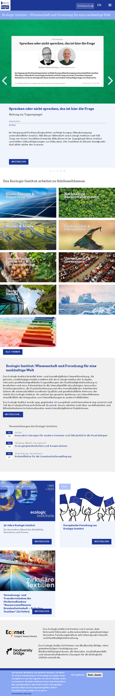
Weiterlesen (19, 162)
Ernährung (11, 272)
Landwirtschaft (14, 265)
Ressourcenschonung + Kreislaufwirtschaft (77, 194)
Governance (71, 258)
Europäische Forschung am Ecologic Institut (80, 527)
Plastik (68, 210)
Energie (9, 200)
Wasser (9, 226)
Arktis (67, 290)
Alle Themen (13, 352)
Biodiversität (72, 226)
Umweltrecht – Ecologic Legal (82, 265)
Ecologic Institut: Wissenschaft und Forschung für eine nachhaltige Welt (51, 368)
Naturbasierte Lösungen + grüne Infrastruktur (83, 234)
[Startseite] (5, 5)
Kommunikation (14, 330)
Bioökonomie (71, 203)
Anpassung (11, 207)
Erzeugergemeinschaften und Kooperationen (41, 446)
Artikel (12, 125)
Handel (9, 297)
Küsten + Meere (14, 233)
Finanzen (10, 304)
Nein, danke (94, 675)
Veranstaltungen (15, 337)
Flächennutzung (15, 258)
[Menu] (109, 5)
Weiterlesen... (13, 414)
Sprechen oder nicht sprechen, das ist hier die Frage (51, 108)
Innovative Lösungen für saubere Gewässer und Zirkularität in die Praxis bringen (61, 435)
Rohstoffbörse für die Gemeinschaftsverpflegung (43, 456)
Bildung (9, 323)
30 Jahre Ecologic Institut (19, 525)
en (99, 5)
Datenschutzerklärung (21, 694)
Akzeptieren (78, 675)
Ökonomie (11, 290)
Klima (8, 193)
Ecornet (51, 405)
